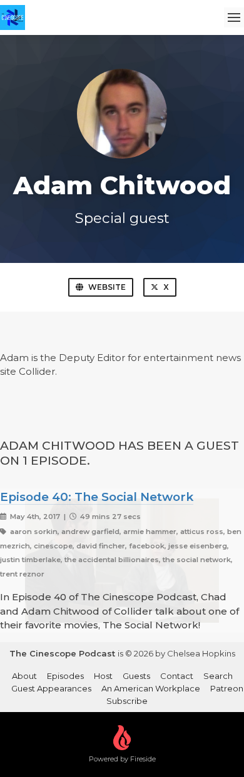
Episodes (65, 676)
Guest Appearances (51, 688)
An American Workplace (150, 688)
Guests (136, 676)
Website (107, 287)
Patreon (226, 688)
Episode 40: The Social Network (96, 497)
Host (103, 676)
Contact (176, 676)
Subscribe (127, 701)
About (24, 676)
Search (218, 676)
